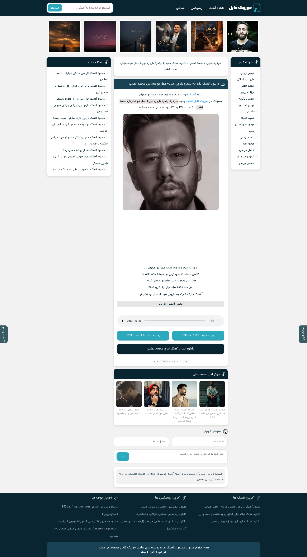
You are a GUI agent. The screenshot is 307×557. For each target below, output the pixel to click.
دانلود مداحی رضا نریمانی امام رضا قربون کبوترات (88, 521)
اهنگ (189, 101)
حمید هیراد (248, 118)
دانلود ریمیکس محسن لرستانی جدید (163, 507)
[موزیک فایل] (244, 8)
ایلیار (252, 131)
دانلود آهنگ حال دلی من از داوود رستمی (80, 99)
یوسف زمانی (247, 137)
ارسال (122, 457)
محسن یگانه (247, 99)
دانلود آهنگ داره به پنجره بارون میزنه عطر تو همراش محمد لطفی (174, 84)
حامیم (251, 112)
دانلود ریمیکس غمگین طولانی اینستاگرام (161, 514)
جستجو (54, 8)
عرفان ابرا (249, 144)
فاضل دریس (247, 150)
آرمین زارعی (247, 73)
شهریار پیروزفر (246, 157)
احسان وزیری (246, 163)
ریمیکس (196, 8)
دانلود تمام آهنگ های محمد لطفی (170, 349)
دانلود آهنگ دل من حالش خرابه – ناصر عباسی (232, 507)
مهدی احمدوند (246, 105)
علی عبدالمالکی (246, 79)
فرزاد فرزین (247, 92)
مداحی (180, 8)
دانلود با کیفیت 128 (140, 335)
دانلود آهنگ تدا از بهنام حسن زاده (84, 150)
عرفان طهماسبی (245, 125)
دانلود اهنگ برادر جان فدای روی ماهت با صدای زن (229, 514)
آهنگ (192, 95)
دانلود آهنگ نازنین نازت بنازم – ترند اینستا (79, 118)
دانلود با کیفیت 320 (195, 335)
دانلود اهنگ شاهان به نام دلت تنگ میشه (79, 170)
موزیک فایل (213, 63)
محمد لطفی (196, 63)
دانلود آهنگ (216, 8)
